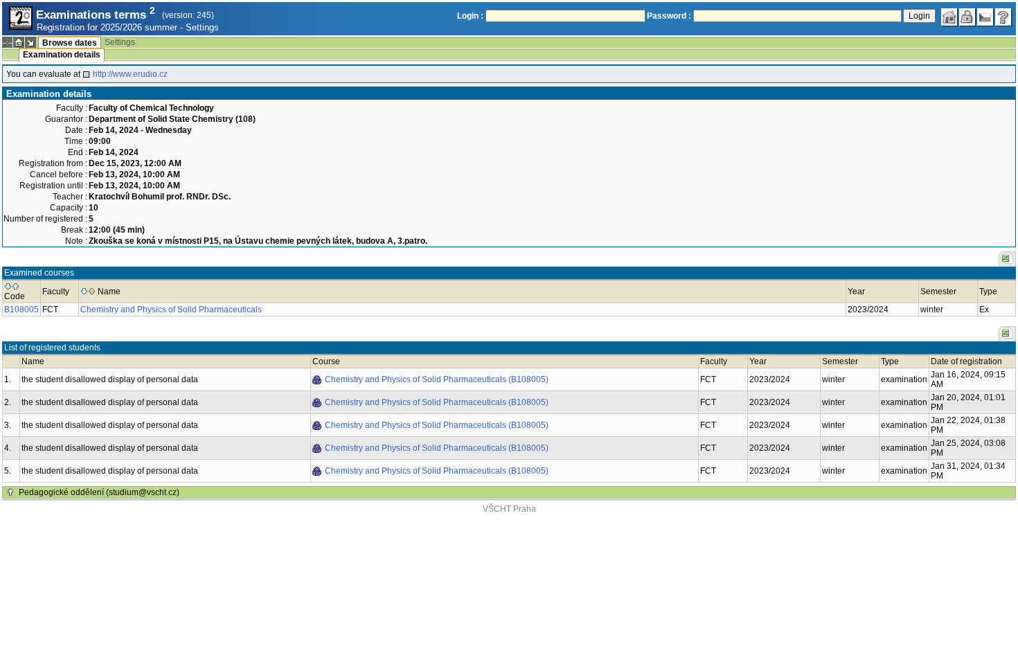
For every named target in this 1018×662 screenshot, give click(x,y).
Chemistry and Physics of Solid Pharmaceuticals (171, 309)
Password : (669, 16)
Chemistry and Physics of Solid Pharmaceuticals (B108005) (436, 379)
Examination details (61, 55)
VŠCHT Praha (509, 509)
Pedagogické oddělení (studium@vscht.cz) (99, 492)
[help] (1003, 17)
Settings (202, 27)
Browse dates (69, 43)
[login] (967, 17)
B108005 (21, 309)
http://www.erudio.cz (130, 74)
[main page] (949, 17)
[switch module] (30, 42)
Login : (470, 16)
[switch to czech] (985, 17)
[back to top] (10, 492)
